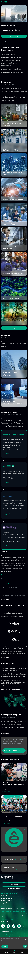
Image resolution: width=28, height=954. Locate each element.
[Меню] (26, 2)
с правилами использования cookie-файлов (9, 942)
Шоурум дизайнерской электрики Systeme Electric (13, 912)
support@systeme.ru (7, 903)
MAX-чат (4, 895)
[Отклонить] (26, 939)
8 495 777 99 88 (6, 900)
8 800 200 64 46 (6, 899)
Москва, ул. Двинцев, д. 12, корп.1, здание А (13, 908)
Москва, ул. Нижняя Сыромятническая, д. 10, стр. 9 (13, 915)
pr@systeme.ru (5, 921)
